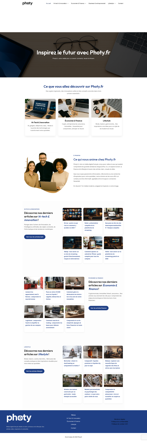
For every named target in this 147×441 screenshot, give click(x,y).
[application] (67, 3)
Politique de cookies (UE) (120, 424)
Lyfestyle (111, 3)
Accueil (48, 3)
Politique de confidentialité (119, 421)
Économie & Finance (73, 421)
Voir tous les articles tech (34, 237)
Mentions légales (119, 419)
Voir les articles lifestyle (34, 371)
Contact (120, 3)
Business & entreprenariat (97, 3)
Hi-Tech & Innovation (73, 418)
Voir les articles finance (98, 308)
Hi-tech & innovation (60, 3)
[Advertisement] (73, 19)
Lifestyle (73, 424)
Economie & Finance (77, 3)
